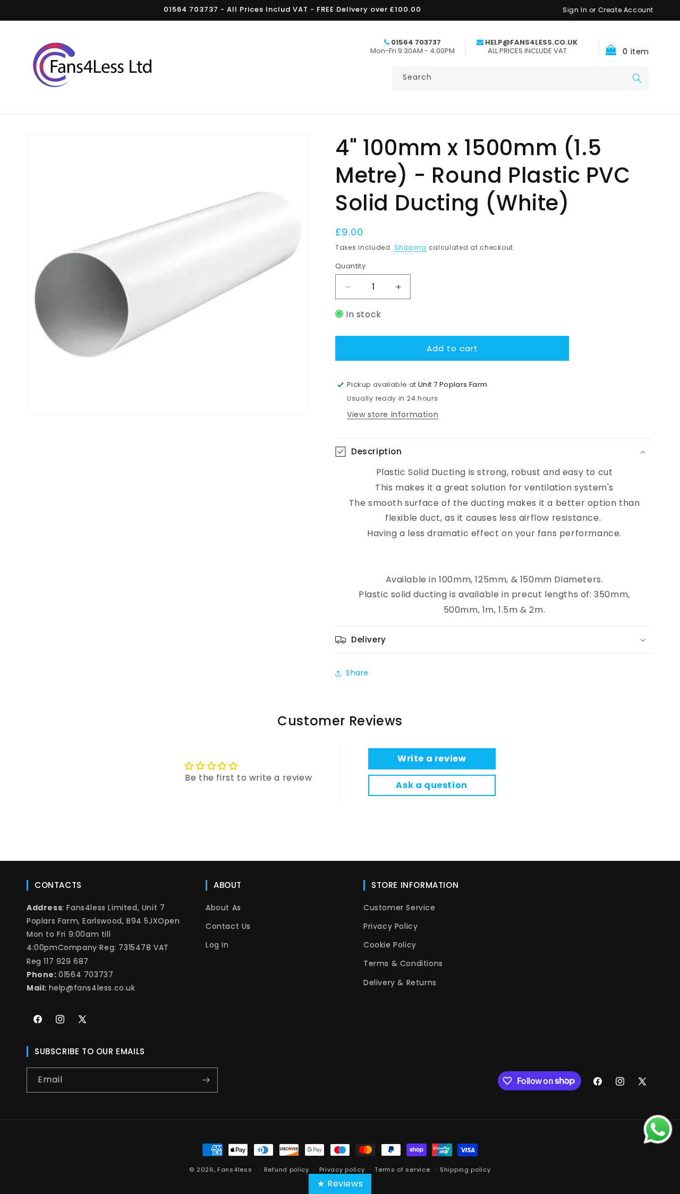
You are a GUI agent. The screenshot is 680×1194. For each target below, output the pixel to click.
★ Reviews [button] (340, 1184)
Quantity (350, 266)
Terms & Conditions (403, 963)
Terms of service (402, 1169)
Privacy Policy (390, 926)
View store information (392, 414)
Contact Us (228, 926)
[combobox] (520, 78)
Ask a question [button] (431, 785)
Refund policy (286, 1169)
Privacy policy (342, 1169)
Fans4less (234, 1169)
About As (223, 907)
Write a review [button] (431, 758)
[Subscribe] (205, 1080)
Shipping (410, 247)
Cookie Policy (389, 944)
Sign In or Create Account (608, 9)
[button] (624, 46)
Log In (217, 944)
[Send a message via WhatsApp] (658, 1129)
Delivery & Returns (400, 982)
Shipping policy (465, 1169)
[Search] (637, 78)
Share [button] (357, 672)
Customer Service (399, 907)
